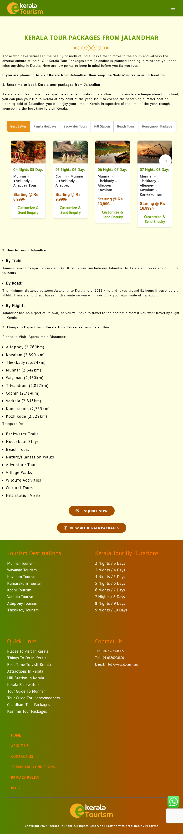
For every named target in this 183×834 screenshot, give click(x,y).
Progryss (151, 826)
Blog (15, 788)
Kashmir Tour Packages (27, 711)
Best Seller (18, 126)
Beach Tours (126, 126)
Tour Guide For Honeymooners (33, 698)
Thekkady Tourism (23, 610)
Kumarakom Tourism (24, 583)
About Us (20, 745)
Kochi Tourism (19, 590)
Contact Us (22, 756)
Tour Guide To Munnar (26, 691)
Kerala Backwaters (23, 684)
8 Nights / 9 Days (110, 603)
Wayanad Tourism (22, 570)
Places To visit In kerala (27, 651)
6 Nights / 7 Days (110, 590)
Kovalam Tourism (21, 576)
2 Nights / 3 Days (110, 563)
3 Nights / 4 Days (110, 570)
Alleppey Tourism (22, 603)
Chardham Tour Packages (28, 704)
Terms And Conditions (33, 767)
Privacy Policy (25, 777)
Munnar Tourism (21, 563)
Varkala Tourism (20, 596)
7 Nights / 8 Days (110, 596)
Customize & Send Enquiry (28, 210)
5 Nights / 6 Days (110, 583)
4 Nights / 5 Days (110, 576)
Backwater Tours (75, 126)
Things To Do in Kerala (26, 658)
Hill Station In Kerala (25, 678)
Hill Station (102, 126)
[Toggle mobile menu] (173, 8)
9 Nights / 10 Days (111, 610)
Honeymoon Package (157, 126)
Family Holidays (45, 126)
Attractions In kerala (25, 671)
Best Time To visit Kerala (29, 664)
